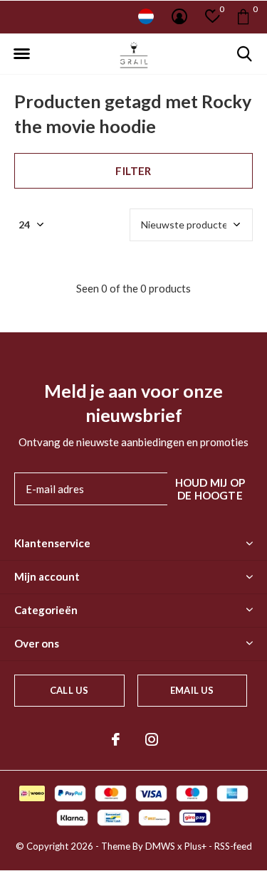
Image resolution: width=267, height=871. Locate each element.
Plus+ (195, 846)
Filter (133, 170)
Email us (192, 690)
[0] (243, 16)
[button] (21, 54)
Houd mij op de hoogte (210, 489)
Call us (69, 690)
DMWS (160, 846)
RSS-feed (233, 846)
